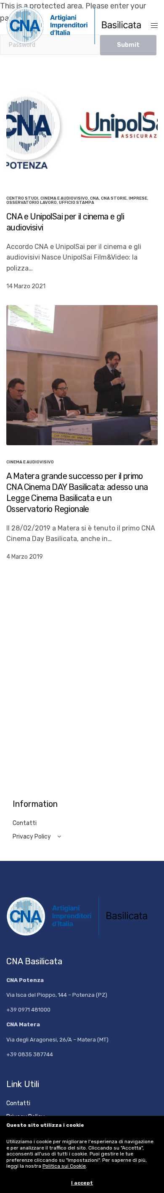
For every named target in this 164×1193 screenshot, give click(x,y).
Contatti (25, 823)
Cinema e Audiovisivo (64, 198)
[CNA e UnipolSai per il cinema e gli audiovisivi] (82, 129)
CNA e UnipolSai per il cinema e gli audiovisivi (65, 222)
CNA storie (114, 198)
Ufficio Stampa (76, 202)
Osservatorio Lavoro (31, 202)
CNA (94, 198)
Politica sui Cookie (64, 1166)
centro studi (22, 198)
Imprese (138, 198)
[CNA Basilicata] (78, 25)
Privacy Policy (32, 836)
